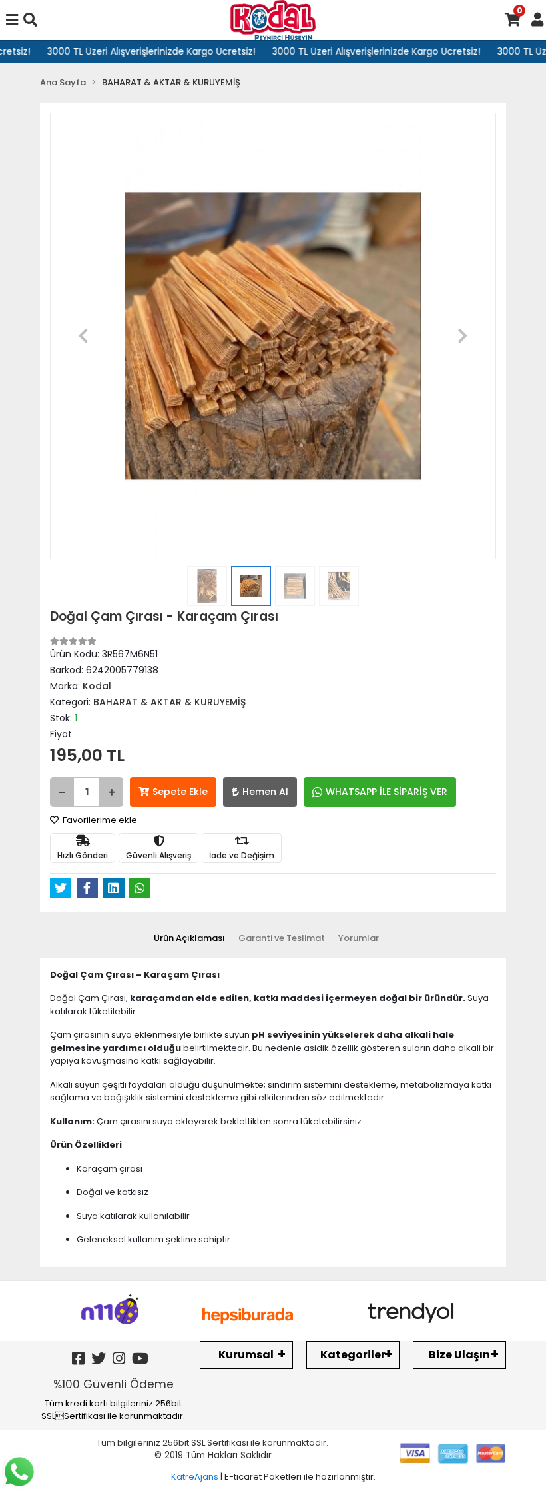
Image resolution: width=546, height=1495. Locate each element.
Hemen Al (265, 791)
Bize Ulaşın (459, 1354)
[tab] (189, 938)
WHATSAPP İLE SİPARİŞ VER (386, 791)
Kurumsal (246, 1354)
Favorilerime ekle (99, 820)
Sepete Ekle (180, 791)
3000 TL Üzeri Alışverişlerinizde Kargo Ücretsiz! (137, 51)
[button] (83, 336)
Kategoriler (353, 1354)
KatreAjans (194, 1476)
